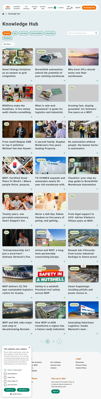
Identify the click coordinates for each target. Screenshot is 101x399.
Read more (7, 366)
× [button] (29, 347)
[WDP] (8, 7)
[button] (91, 2)
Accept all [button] (10, 390)
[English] (3, 14)
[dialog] (17, 371)
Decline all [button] (23, 390)
